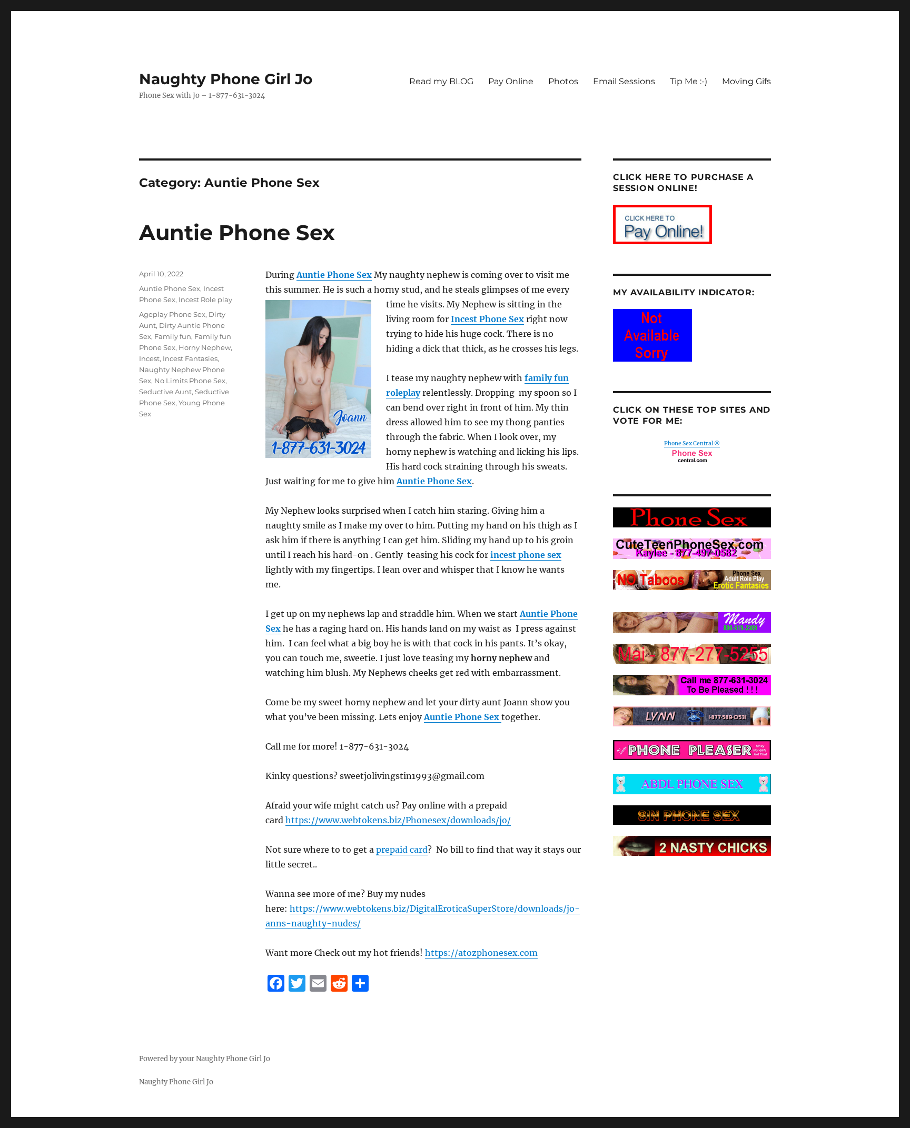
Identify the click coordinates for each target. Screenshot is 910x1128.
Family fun (172, 336)
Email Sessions (624, 81)
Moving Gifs (746, 81)
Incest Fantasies (190, 358)
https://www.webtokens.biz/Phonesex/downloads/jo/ (398, 820)
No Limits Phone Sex (189, 380)
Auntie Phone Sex (237, 232)
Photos (563, 81)
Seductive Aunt (165, 391)
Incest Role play (205, 299)
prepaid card (402, 849)
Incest (149, 358)
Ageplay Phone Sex (172, 314)
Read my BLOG (441, 81)
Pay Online (510, 81)
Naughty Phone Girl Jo (225, 79)
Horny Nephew (205, 347)
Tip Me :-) (688, 81)
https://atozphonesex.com (481, 952)
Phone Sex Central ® (692, 443)
